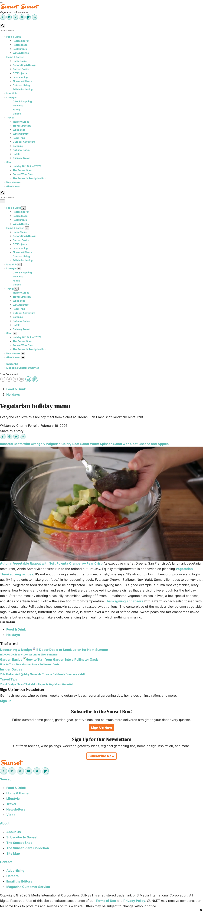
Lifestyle (11, 97)
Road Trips (19, 137)
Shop (9, 162)
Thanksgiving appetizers (124, 601)
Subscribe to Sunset (22, 837)
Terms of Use (106, 901)
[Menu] (1, 2)
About (5, 823)
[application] (101, 504)
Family (16, 109)
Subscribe (12, 363)
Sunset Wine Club (23, 174)
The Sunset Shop (22, 170)
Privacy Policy (134, 901)
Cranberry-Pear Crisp (86, 563)
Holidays (13, 394)
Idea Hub (11, 93)
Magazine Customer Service (22, 367)
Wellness (18, 105)
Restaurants (20, 48)
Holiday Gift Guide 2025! (27, 166)
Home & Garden (15, 57)
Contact (6, 862)
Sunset (5, 779)
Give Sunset (13, 186)
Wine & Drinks (21, 52)
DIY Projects (20, 73)
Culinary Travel (21, 158)
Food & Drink (13, 36)
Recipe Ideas (20, 44)
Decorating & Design (24, 65)
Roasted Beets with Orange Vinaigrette (30, 444)
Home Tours (19, 60)
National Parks (21, 149)
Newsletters (13, 182)
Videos (17, 113)
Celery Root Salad (75, 444)
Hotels (16, 154)
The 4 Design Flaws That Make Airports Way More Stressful (36, 684)
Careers (12, 876)
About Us (13, 832)
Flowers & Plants (22, 81)
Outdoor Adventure (24, 141)
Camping (18, 145)
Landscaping (20, 77)
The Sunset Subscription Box (29, 178)
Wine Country (21, 133)
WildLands (19, 129)
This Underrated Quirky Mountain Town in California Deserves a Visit (42, 674)
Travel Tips (8, 679)
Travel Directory (22, 125)
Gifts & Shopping (22, 101)
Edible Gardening (23, 89)
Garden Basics (21, 69)
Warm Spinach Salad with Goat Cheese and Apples (129, 444)
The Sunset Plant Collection (27, 848)
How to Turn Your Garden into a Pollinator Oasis (29, 664)
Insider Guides (21, 121)
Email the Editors (19, 881)
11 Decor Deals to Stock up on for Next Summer (29, 654)
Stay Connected (9, 374)
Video (10, 815)
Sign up (6, 701)
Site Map (13, 853)
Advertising (15, 871)
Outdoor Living (21, 85)
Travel (10, 117)
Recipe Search (21, 40)
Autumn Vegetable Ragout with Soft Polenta (34, 563)
